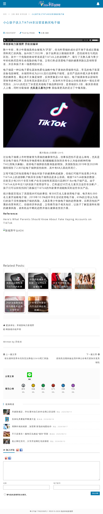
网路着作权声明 (13, 329)
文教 (13, 14)
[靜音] (90, 40)
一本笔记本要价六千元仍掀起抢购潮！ (38, 306)
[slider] (96, 40)
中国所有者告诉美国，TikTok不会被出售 (38, 283)
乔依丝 (32, 33)
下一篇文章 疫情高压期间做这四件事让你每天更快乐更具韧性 (77, 358)
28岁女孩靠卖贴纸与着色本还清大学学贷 (14, 306)
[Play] (5, 40)
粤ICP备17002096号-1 (39, 511)
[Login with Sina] (17, 450)
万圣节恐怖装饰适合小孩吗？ (61, 285)
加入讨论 (10, 450)
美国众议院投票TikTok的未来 (14, 285)
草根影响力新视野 (25, 325)
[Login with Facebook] (21, 450)
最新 (17, 14)
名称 (5, 483)
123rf (59, 152)
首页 (5, 14)
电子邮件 (57, 483)
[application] (51, 40)
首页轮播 (23, 14)
